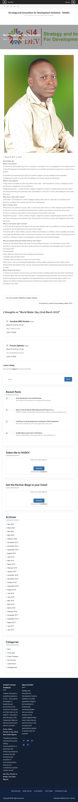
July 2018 (10, 593)
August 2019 (11, 553)
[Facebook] (24, 740)
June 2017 (10, 630)
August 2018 (11, 590)
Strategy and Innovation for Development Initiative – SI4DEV (39, 12)
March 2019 (11, 564)
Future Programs (12, 656)
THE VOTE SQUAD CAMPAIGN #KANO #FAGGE (21, 298)
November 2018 (12, 579)
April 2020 (10, 535)
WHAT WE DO (27, 791)
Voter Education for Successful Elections (28, 398)
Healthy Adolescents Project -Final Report (29, 433)
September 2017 (13, 619)
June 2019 (10, 557)
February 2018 (12, 611)
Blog (8, 649)
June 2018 (10, 597)
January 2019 (11, 571)
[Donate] (28, 745)
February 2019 (12, 568)
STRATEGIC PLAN (61, 791)
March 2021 (11, 528)
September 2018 (13, 586)
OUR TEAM (49, 791)
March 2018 (11, 608)
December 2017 (12, 615)
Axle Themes (70, 798)
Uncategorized (12, 667)
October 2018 (11, 582)
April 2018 (10, 604)
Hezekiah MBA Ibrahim (19, 321)
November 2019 (12, 546)
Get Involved (11, 660)
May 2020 (10, 531)
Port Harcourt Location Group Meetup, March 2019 (55, 303)
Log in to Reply (11, 332)
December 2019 (12, 542)
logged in (15, 369)
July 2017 (10, 626)
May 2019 (10, 561)
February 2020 (12, 539)
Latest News (11, 664)
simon (20, 157)
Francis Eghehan (17, 345)
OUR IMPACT (38, 791)
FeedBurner (43, 472)
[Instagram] (32, 740)
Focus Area (11, 653)
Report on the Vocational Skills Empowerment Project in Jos (35, 410)
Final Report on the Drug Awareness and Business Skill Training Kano (37, 421)
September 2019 (13, 550)
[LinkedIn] (24, 745)
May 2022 (10, 524)
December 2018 (12, 575)
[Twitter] (28, 740)
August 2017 (11, 622)
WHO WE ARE (15, 791)
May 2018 (10, 601)
